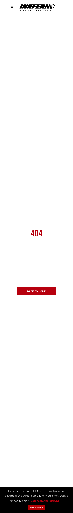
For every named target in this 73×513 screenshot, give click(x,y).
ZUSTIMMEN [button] (36, 507)
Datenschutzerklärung (44, 500)
